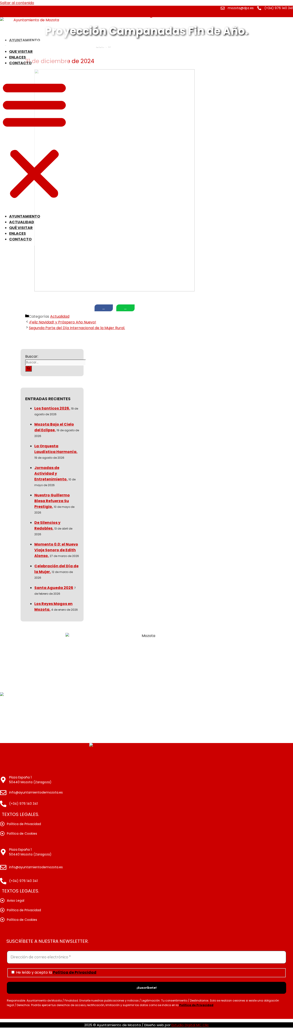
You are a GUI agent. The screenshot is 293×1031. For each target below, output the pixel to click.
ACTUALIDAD (21, 222)
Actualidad (59, 316)
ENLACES (17, 57)
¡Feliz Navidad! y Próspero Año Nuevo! (62, 322)
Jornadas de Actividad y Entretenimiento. (51, 473)
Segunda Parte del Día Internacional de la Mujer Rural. (77, 327)
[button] (34, 139)
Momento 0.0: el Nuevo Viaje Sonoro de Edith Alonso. (56, 550)
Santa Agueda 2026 (53, 587)
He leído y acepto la (55, 972)
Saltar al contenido (17, 2)
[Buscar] (28, 369)
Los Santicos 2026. (52, 408)
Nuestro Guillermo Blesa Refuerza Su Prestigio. (52, 501)
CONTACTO (20, 63)
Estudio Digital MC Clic (190, 1025)
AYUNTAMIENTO (24, 216)
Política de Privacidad (74, 972)
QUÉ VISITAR (21, 51)
